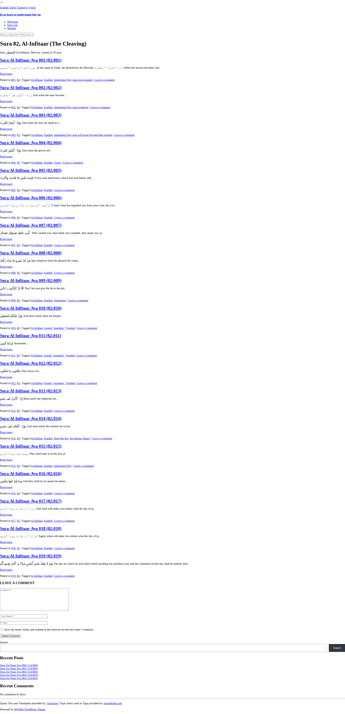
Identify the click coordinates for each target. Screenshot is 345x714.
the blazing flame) (80, 438)
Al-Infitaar (36, 79)
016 (13, 493)
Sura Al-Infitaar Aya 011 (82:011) (30, 335)
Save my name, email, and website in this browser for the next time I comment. (49, 629)
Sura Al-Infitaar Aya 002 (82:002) (30, 87)
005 (13, 190)
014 (13, 438)
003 (13, 135)
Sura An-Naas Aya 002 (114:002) (19, 678)
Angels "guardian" (54, 328)
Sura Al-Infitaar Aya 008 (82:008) (30, 253)
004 (13, 162)
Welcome (12, 21)
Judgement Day (63, 465)
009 (13, 300)
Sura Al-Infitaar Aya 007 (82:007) (30, 225)
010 (13, 328)
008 (13, 272)
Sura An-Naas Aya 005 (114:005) (19, 668)
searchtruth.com (113, 703)
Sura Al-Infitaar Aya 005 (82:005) (30, 170)
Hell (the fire (61, 438)
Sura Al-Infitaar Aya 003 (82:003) (30, 115)
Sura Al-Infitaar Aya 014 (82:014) (30, 418)
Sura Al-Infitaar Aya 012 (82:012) (30, 363)
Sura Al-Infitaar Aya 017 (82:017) (30, 501)
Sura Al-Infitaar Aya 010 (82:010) (30, 308)
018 (13, 548)
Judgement (60, 300)
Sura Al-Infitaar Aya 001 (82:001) (30, 60)
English (48, 79)
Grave (57, 162)
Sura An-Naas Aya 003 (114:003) (19, 674)
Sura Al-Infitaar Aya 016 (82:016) (30, 473)
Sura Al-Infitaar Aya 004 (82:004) (30, 142)
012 (13, 383)
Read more (6, 73)
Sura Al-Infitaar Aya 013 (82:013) (30, 390)
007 (13, 245)
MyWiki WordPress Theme (29, 709)
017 (13, 520)
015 (13, 465)
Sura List (12, 25)
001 (13, 79)
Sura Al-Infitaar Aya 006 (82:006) (30, 197)
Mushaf (11, 28)
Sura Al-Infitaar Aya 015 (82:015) (30, 446)
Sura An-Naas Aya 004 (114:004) (19, 671)
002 (13, 107)
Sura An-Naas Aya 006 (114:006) (19, 665)
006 (13, 217)
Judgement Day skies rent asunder (73, 79)
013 (13, 410)
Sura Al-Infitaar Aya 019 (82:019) (30, 556)
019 (13, 575)
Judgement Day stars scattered (71, 107)
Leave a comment (105, 79)
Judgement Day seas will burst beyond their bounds (83, 135)
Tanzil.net (52, 703)
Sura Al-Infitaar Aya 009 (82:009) (30, 280)
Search (4, 642)
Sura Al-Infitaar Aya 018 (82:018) (30, 528)
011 (13, 355)
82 (18, 79)
